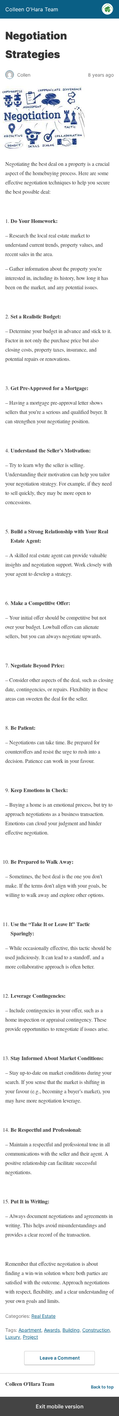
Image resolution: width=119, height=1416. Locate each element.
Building (71, 1330)
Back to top (102, 1386)
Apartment (30, 1330)
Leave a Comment (60, 1358)
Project (30, 1337)
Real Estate (43, 1316)
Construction (96, 1330)
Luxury (12, 1337)
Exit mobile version (60, 1406)
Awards (52, 1330)
